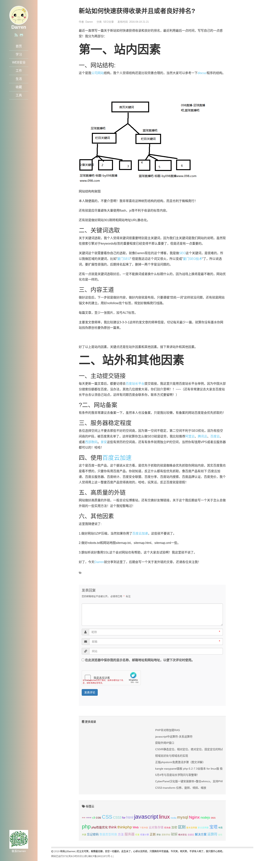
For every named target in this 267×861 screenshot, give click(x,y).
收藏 (19, 87)
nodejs (205, 817)
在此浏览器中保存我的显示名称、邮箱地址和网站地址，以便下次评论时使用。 (139, 660)
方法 (121, 834)
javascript (146, 816)
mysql (182, 817)
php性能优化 (99, 827)
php (86, 827)
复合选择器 (203, 827)
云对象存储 (156, 827)
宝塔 (213, 827)
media (173, 818)
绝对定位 (182, 834)
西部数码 (91, 442)
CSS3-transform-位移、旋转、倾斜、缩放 (180, 787)
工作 (19, 70)
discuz (202, 73)
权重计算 (144, 834)
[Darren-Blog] (18, 15)
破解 (174, 834)
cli (93, 817)
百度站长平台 (135, 383)
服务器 (129, 834)
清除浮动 (165, 834)
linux (164, 817)
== (83, 817)
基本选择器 (191, 827)
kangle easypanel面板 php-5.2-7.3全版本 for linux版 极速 (190, 768)
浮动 (158, 834)
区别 (181, 827)
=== (88, 817)
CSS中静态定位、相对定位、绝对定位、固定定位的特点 (189, 749)
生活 (19, 78)
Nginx (194, 817)
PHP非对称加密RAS (167, 730)
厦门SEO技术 (192, 258)
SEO (182, 253)
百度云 (215, 436)
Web (136, 827)
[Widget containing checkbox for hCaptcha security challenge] (111, 677)
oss (213, 817)
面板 (220, 834)
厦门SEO (123, 258)
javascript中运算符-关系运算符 (174, 736)
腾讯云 (202, 436)
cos (98, 817)
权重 (137, 834)
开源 (84, 834)
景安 (104, 442)
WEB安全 (19, 62)
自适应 (191, 834)
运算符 (212, 834)
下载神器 (143, 827)
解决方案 (201, 834)
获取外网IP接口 (164, 742)
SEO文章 (108, 21)
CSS (107, 817)
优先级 (167, 827)
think (113, 827)
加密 (174, 827)
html (129, 817)
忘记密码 (93, 834)
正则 (153, 834)
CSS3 (117, 817)
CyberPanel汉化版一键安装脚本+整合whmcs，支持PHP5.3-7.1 (193, 781)
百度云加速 (117, 457)
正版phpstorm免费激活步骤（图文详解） (180, 762)
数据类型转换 (108, 834)
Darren (99, 562)
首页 (19, 46)
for (123, 817)
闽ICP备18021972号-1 (100, 856)
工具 (19, 95)
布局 (220, 827)
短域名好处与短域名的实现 (171, 755)
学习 (19, 54)
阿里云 (190, 436)
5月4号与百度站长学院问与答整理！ (177, 774)
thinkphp (124, 827)
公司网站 (97, 73)
